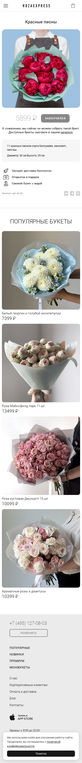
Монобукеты (20, 667)
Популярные (20, 648)
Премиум (17, 661)
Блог (13, 698)
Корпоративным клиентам (28, 685)
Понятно (41, 753)
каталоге (67, 132)
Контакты (16, 705)
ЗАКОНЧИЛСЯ (55, 118)
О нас (13, 678)
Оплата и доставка (23, 691)
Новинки (17, 654)
